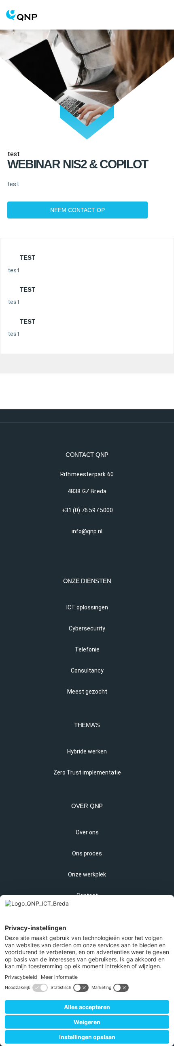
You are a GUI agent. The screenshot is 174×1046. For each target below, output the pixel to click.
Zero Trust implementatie (87, 772)
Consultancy (87, 670)
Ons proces (87, 853)
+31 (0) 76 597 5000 (87, 510)
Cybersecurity (87, 628)
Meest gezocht (87, 691)
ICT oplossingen (87, 607)
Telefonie (87, 649)
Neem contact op (77, 210)
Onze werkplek (87, 874)
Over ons (87, 832)
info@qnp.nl (87, 531)
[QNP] (87, 10)
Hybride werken (87, 751)
